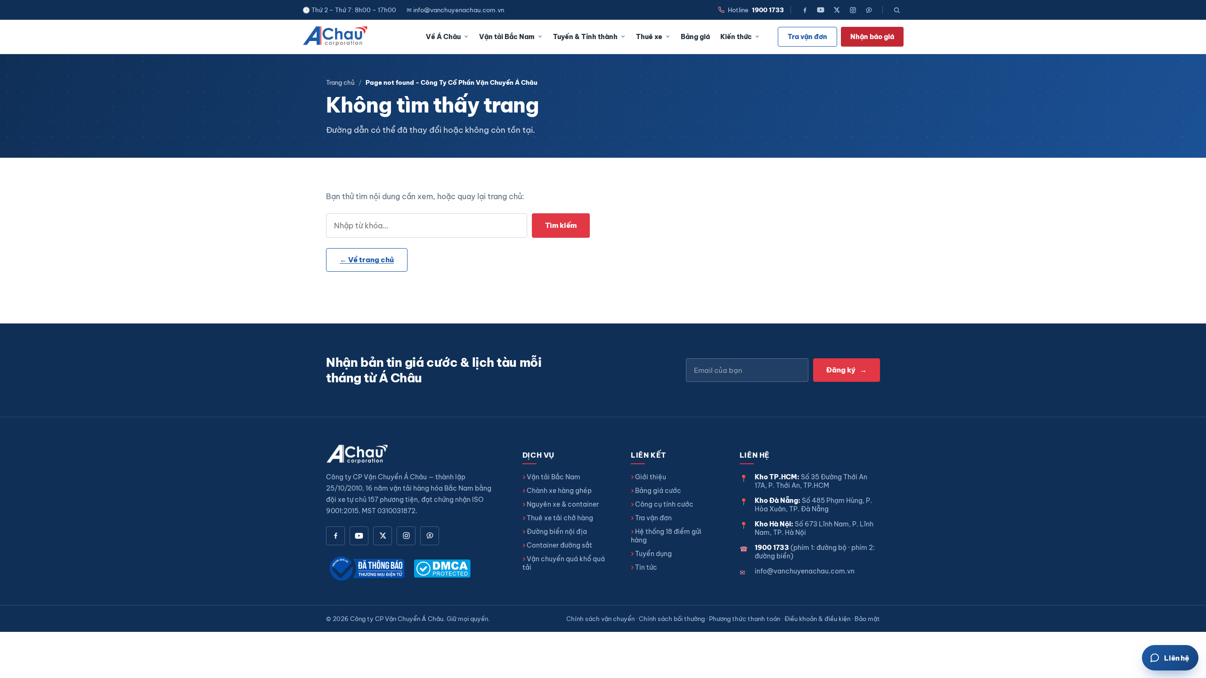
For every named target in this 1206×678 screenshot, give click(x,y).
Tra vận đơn (807, 36)
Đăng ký (846, 369)
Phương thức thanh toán (744, 618)
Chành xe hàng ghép (559, 490)
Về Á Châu (443, 36)
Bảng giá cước (658, 490)
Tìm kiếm (561, 225)
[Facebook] (805, 10)
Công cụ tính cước (664, 504)
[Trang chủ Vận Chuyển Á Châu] (335, 36)
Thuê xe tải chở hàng (560, 518)
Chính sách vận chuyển (600, 618)
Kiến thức (736, 36)
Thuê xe (649, 36)
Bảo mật (867, 618)
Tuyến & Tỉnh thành (585, 36)
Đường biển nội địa (557, 531)
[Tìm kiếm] (896, 10)
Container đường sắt (559, 545)
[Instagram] (853, 10)
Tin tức (646, 567)
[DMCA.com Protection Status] (442, 568)
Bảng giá (695, 36)
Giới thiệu (650, 477)
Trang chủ (340, 82)
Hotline (756, 10)
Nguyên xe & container (563, 504)
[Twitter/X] (837, 10)
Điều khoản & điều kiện (817, 618)
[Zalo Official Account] (869, 10)
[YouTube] (821, 10)
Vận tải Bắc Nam (507, 36)
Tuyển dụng (653, 553)
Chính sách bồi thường (672, 618)
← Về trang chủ (367, 259)
